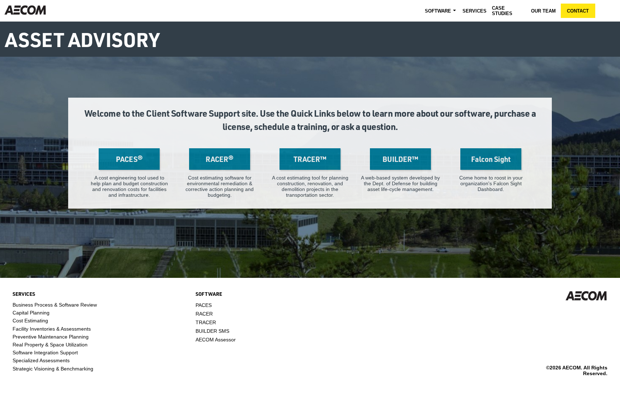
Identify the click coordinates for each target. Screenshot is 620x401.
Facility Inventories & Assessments (52, 329)
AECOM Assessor (216, 339)
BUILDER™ (400, 159)
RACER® (220, 159)
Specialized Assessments (41, 360)
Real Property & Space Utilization (50, 345)
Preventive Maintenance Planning (51, 337)
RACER (204, 314)
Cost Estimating (30, 320)
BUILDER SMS (212, 331)
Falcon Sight (491, 159)
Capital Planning (31, 313)
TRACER (206, 322)
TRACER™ (310, 159)
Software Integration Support (45, 352)
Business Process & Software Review (55, 305)
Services (474, 11)
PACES (204, 305)
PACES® (129, 159)
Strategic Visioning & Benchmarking (53, 369)
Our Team (543, 11)
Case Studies (502, 10)
